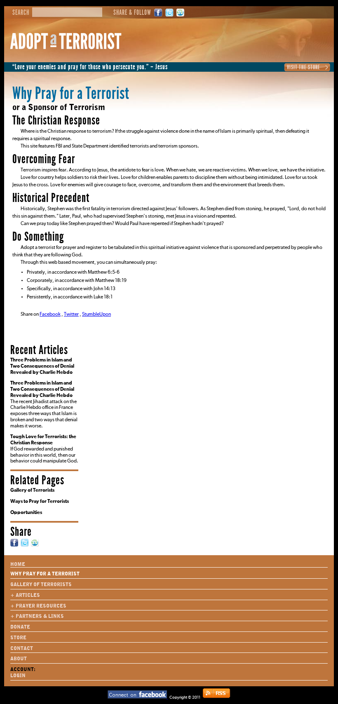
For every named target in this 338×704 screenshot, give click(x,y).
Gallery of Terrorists (32, 490)
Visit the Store (303, 67)
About (18, 658)
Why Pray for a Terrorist (45, 573)
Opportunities (26, 512)
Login (18, 675)
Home (17, 564)
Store (18, 637)
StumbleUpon (180, 12)
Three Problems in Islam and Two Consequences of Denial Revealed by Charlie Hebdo (42, 366)
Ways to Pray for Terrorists (39, 501)
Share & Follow (132, 13)
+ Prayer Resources (38, 605)
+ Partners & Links (37, 616)
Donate (20, 626)
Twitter (169, 12)
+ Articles (25, 595)
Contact (21, 648)
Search (20, 13)
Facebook (158, 12)
